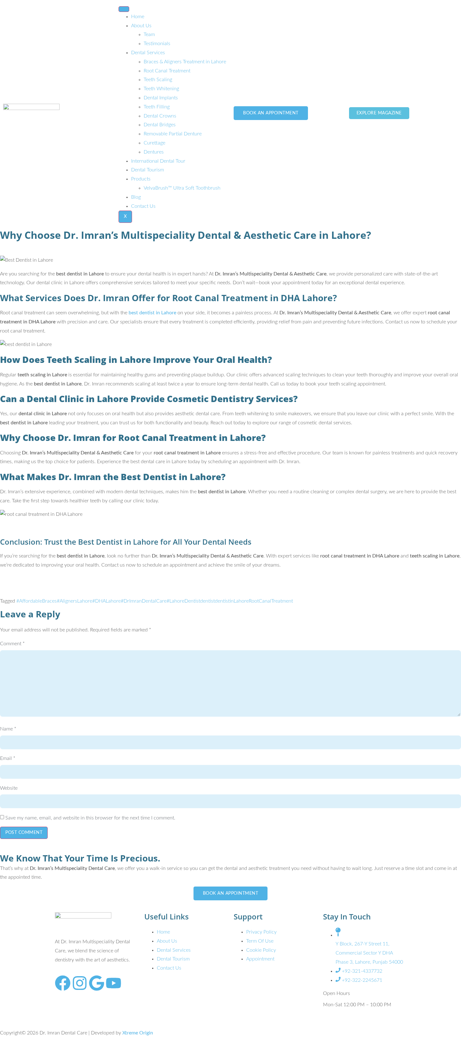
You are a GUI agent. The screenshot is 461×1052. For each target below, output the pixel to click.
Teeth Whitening (161, 88)
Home (137, 16)
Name (8, 728)
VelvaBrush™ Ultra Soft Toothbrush (182, 188)
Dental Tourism (147, 169)
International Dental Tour (158, 161)
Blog (136, 197)
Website (9, 788)
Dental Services (148, 52)
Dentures (154, 151)
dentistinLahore (232, 601)
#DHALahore (106, 601)
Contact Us (143, 206)
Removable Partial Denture (173, 133)
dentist (207, 601)
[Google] (96, 983)
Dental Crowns (160, 115)
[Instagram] (79, 983)
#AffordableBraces (36, 601)
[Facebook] (63, 983)
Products (141, 178)
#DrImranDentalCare (144, 601)
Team (149, 34)
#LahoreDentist (183, 601)
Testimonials (157, 43)
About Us (141, 25)
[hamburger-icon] (124, 9)
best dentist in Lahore (152, 312)
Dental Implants (161, 97)
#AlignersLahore (74, 601)
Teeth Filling (157, 106)
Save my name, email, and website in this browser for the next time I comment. (90, 817)
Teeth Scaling (158, 79)
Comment (12, 643)
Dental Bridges (160, 124)
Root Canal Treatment (167, 70)
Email (7, 758)
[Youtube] (113, 983)
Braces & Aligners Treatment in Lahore (185, 61)
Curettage (154, 142)
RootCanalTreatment (271, 601)
